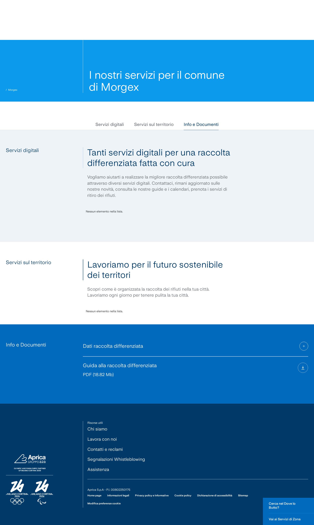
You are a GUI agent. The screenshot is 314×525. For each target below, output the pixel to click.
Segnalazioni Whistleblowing (116, 459)
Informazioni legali (118, 495)
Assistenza (98, 469)
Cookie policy (182, 495)
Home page (94, 495)
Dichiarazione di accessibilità (214, 495)
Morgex (12, 89)
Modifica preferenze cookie (104, 503)
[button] (109, 124)
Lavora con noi (102, 439)
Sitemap (243, 495)
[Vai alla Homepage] (29, 479)
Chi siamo (97, 429)
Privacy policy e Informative (152, 495)
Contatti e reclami (105, 449)
